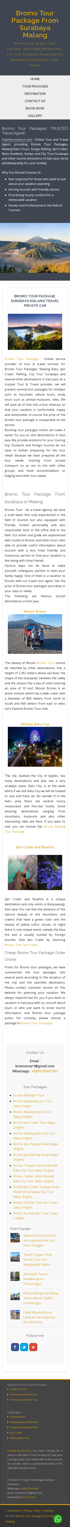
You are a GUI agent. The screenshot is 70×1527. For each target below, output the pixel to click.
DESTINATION (35, 94)
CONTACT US (35, 101)
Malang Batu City (35, 724)
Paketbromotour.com (17, 140)
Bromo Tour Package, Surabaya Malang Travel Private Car (35, 301)
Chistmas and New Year (23, 1394)
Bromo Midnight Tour (28, 1095)
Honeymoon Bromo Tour (24, 1399)
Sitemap (48, 1510)
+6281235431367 (45, 1071)
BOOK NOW (35, 108)
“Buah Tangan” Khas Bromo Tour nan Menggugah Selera (37, 1259)
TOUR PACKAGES (35, 86)
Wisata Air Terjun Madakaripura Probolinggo (35, 1279)
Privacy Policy (32, 1510)
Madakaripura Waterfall (24, 1422)
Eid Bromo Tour (18, 1389)
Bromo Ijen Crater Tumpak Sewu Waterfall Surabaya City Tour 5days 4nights (36, 1192)
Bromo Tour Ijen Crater (21, 945)
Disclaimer (14, 1510)
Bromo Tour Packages (22, 359)
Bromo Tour (46, 663)
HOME (35, 79)
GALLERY (35, 116)
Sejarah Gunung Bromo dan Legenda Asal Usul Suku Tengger (40, 1240)
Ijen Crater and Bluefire (35, 847)
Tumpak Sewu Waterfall (23, 1427)
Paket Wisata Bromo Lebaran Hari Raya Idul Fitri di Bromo (39, 1317)
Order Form (29, 1497)
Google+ (33, 1347)
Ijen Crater (16, 1432)
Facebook (15, 1347)
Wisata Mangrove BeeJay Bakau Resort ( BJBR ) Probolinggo (40, 1298)
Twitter (24, 1347)
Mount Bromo (35, 611)
